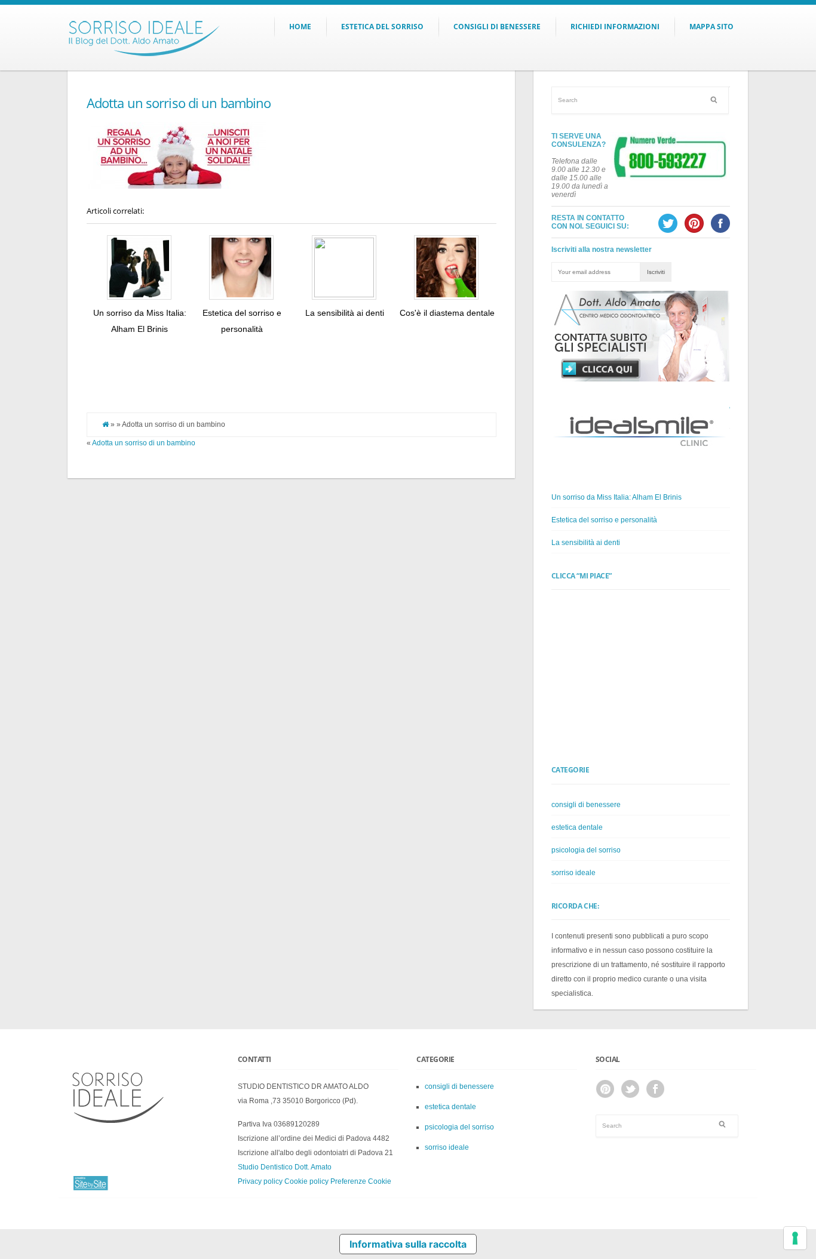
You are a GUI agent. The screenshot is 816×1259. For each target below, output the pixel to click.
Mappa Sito (711, 26)
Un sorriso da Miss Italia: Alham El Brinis (616, 497)
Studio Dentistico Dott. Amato (285, 1167)
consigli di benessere (586, 805)
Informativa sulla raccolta (408, 1244)
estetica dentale (577, 827)
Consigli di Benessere (497, 26)
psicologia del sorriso (586, 850)
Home (300, 26)
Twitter (630, 1088)
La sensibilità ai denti (344, 313)
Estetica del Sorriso (382, 26)
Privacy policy (260, 1181)
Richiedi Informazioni (614, 26)
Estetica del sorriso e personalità (604, 520)
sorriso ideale (573, 873)
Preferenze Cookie (360, 1181)
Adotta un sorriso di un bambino (179, 103)
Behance (605, 1088)
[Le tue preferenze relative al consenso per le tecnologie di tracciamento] (795, 1238)
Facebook (655, 1088)
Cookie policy (306, 1181)
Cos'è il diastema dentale (447, 313)
